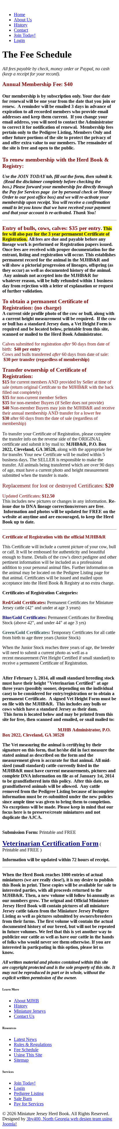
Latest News (25, 1039)
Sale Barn (23, 1098)
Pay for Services (29, 1103)
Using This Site (28, 1054)
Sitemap (21, 1060)
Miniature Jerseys (30, 1011)
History (20, 1005)
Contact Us (24, 1016)
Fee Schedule (26, 1049)
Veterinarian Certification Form (50, 843)
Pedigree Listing (29, 1093)
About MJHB (26, 1000)
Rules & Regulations (33, 1044)
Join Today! (25, 1083)
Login (19, 1088)
